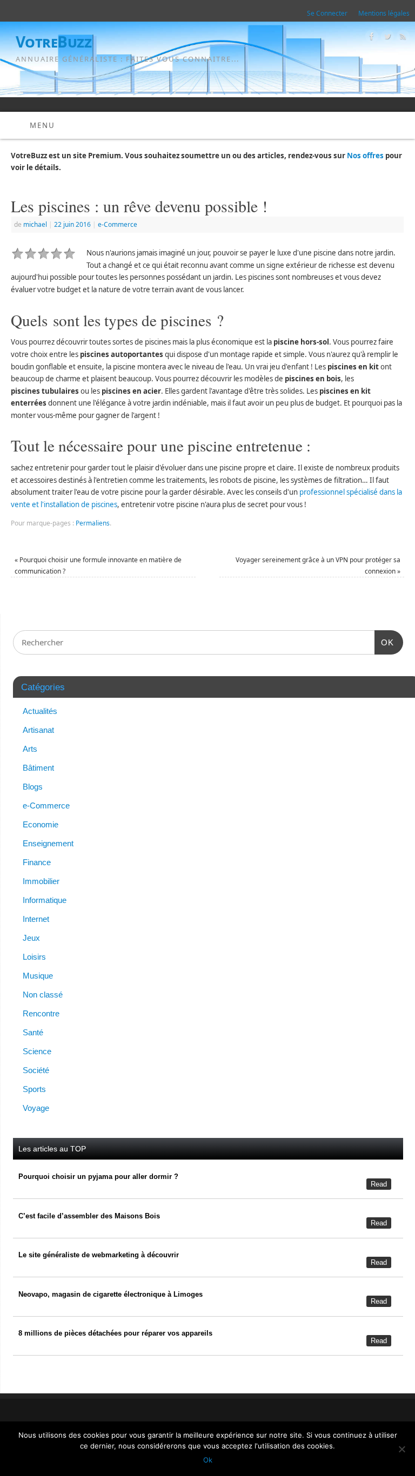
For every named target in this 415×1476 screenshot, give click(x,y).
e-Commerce (117, 224)
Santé (33, 1032)
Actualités (40, 711)
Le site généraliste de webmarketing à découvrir (98, 1255)
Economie (40, 824)
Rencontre (41, 1013)
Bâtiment (38, 767)
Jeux (31, 937)
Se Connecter (327, 13)
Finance (37, 862)
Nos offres (365, 155)
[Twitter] (386, 38)
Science (37, 1051)
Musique (38, 975)
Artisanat (38, 729)
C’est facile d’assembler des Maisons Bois (89, 1216)
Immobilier (41, 881)
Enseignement (48, 843)
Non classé (43, 994)
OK (384, 642)
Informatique (44, 900)
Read (379, 1184)
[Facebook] (370, 38)
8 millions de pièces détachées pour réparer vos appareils (115, 1333)
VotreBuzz (53, 41)
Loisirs (34, 956)
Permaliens (93, 523)
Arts (30, 748)
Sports (34, 1089)
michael (35, 224)
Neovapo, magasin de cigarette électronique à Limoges (110, 1294)
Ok (207, 1459)
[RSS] (402, 38)
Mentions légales (384, 13)
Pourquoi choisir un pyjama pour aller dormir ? (98, 1176)
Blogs (33, 786)
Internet (36, 919)
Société (36, 1070)
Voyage (36, 1108)
